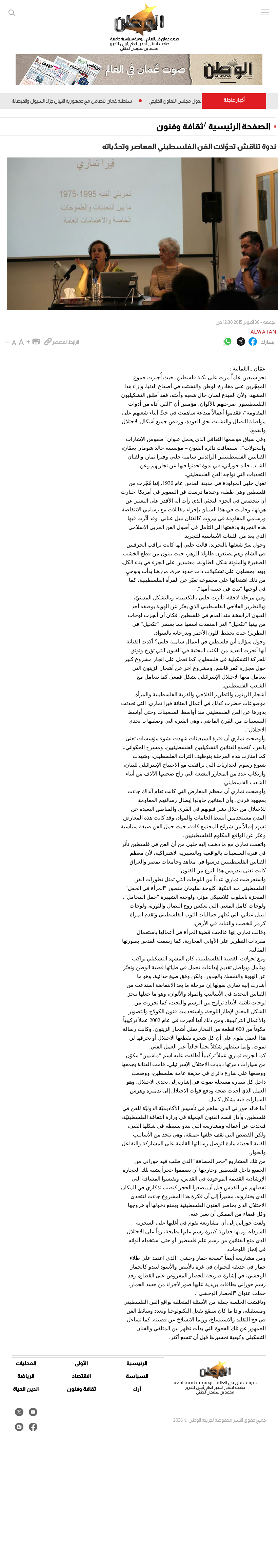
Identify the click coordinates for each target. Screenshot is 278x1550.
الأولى (81, 1363)
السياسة (137, 1376)
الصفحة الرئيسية (239, 126)
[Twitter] (241, 342)
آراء (137, 1389)
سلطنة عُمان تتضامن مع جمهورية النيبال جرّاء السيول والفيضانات (86, 101)
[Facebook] (253, 342)
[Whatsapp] (227, 342)
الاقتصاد (81, 1376)
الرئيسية (136, 1363)
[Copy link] (48, 342)
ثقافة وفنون (179, 126)
